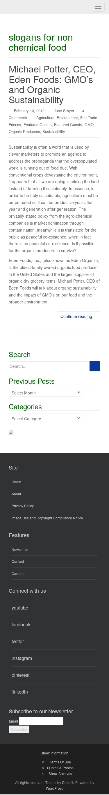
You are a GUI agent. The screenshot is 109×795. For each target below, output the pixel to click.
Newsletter (20, 549)
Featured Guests (38, 124)
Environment (67, 117)
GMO (89, 124)
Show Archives (60, 773)
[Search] (95, 366)
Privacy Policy (23, 505)
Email (13, 721)
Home (16, 481)
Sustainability (53, 131)
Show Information (54, 752)
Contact (18, 561)
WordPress (54, 788)
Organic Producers (24, 131)
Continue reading (76, 316)
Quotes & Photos (60, 767)
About (16, 493)
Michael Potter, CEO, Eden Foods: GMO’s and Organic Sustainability (52, 84)
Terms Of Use (60, 761)
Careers (18, 573)
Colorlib (68, 782)
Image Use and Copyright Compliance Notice (47, 517)
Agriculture (45, 117)
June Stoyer (64, 110)
